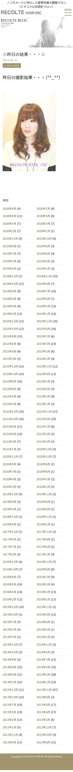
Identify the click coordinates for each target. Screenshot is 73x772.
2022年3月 (43, 396)
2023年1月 (43, 359)
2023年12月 (10, 321)
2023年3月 (43, 351)
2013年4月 (43, 712)
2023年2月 (9, 359)
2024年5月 (43, 299)
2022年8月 (9, 381)
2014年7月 (43, 659)
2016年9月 (43, 569)
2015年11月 (44, 607)
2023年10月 (10, 329)
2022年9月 (43, 374)
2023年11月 (44, 321)
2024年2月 (9, 314)
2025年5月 (9, 261)
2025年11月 (10, 238)
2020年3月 (43, 479)
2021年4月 (9, 441)
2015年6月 (43, 622)
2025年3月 (9, 268)
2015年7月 (9, 622)
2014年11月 (44, 644)
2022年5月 (43, 389)
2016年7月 (43, 577)
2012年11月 (10, 734)
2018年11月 (44, 516)
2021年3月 (43, 441)
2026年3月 (43, 223)
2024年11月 (44, 276)
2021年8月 (9, 426)
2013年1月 (9, 727)
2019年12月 (10, 494)
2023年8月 (9, 336)
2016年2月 (9, 599)
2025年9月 (9, 246)
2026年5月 (43, 216)
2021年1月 (9, 449)
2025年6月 (43, 253)
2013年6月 (43, 704)
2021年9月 (43, 419)
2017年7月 (9, 546)
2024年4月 (9, 306)
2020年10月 (44, 456)
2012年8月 (43, 742)
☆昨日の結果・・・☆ (24, 54)
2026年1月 (43, 231)
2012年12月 (44, 727)
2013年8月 (43, 697)
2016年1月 (43, 599)
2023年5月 (43, 344)
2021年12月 (10, 411)
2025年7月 (9, 253)
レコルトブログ (11, 65)
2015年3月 (43, 629)
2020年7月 (9, 471)
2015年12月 (10, 607)
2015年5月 (9, 629)
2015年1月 (43, 637)
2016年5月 (43, 584)
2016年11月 (44, 561)
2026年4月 (9, 223)
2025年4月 (43, 261)
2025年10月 (44, 238)
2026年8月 (9, 208)
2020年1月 (43, 486)
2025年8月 (43, 246)
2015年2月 (9, 637)
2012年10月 (44, 734)
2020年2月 (9, 486)
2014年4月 (9, 674)
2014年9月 (43, 652)
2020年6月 (43, 471)
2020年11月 (10, 456)
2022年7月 (43, 381)
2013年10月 (10, 697)
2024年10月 (10, 284)
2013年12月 (10, 689)
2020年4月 (9, 479)
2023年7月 (43, 336)
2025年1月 (43, 268)
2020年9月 (9, 464)
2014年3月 (43, 674)
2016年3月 (43, 592)
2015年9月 (43, 614)
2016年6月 (9, 584)
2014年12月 (10, 644)
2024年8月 (9, 291)
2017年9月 (9, 539)
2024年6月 (9, 299)
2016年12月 (10, 561)
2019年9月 (9, 501)
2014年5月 (43, 667)
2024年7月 (43, 291)
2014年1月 (43, 682)
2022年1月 (43, 404)
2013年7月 (9, 704)
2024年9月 (43, 284)
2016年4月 (9, 592)
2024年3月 (43, 306)
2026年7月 (43, 208)
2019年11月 (44, 494)
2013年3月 (9, 719)
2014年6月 (9, 667)
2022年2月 (9, 404)
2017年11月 (44, 531)
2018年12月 (10, 516)
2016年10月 (10, 569)
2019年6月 (43, 501)
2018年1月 (43, 524)
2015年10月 (10, 614)
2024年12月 (10, 276)
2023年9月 (43, 329)
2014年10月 (10, 652)
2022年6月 (9, 389)
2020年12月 (44, 449)
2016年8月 (9, 577)
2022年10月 (10, 374)
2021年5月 (43, 434)
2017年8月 (43, 539)
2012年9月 (9, 742)
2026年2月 (9, 231)
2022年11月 (44, 366)
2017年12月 (10, 531)
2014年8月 (9, 659)
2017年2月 (9, 554)
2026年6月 (9, 216)
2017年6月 (43, 546)
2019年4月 (43, 509)
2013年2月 (43, 719)
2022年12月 (10, 366)
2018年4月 (9, 524)
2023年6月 (9, 344)
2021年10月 (10, 419)
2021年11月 (44, 411)
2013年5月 (9, 712)
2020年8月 (43, 464)
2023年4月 (9, 351)
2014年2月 (9, 682)
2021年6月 (9, 434)
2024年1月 (43, 314)
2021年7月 (43, 426)
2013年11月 (44, 689)
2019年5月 (9, 509)
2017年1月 (43, 554)
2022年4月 (9, 396)
